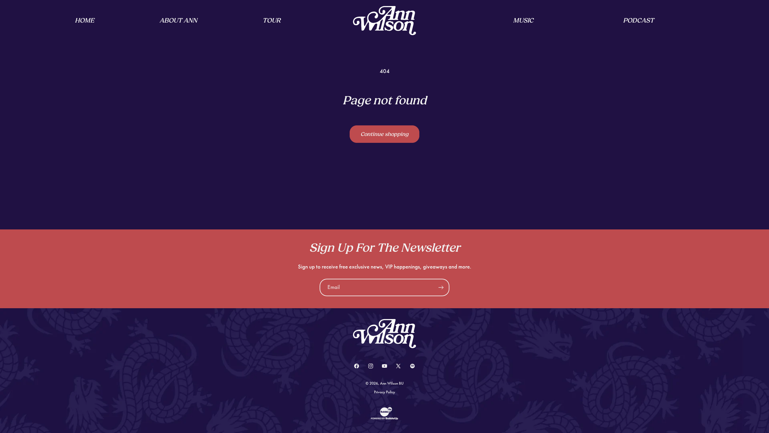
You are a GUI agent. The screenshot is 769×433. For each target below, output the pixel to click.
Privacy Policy (384, 392)
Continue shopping (384, 134)
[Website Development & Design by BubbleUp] (384, 418)
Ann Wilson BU (392, 383)
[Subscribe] (441, 287)
